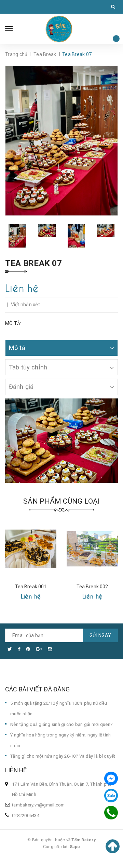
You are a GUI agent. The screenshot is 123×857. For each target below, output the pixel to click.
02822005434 (25, 815)
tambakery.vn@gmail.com (38, 804)
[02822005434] (111, 813)
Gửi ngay (100, 635)
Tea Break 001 (31, 586)
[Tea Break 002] (92, 549)
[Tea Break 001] (30, 549)
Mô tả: (13, 323)
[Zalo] (111, 795)
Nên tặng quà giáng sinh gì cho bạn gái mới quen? (61, 724)
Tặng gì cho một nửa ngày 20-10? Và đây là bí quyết (62, 756)
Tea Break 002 (92, 586)
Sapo (75, 846)
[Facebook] (111, 778)
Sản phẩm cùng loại (61, 501)
